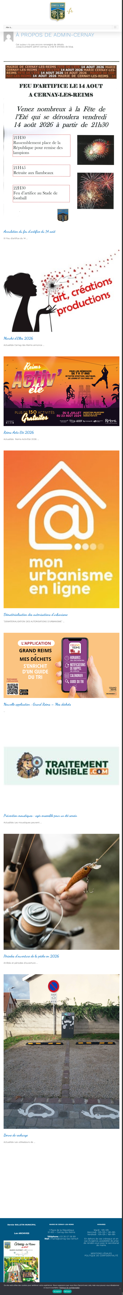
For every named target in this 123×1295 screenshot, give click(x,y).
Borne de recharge (16, 1135)
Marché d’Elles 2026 (18, 338)
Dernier (10, 1225)
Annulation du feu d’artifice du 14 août (29, 231)
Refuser (67, 1291)
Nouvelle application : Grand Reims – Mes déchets (37, 704)
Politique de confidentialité (69, 1288)
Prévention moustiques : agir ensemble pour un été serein (40, 815)
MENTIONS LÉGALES (101, 1253)
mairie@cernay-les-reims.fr (64, 1238)
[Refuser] (120, 1288)
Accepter (57, 1291)
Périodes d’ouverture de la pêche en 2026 (31, 956)
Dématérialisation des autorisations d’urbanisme (36, 614)
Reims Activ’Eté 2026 (19, 432)
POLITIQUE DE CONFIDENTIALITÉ (101, 1255)
